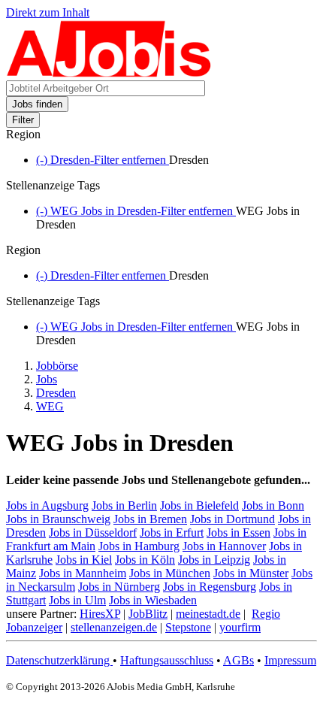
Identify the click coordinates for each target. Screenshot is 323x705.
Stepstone (188, 627)
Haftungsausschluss (166, 660)
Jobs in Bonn (273, 505)
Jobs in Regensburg (209, 586)
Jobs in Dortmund (232, 519)
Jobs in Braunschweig (58, 519)
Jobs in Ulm (77, 600)
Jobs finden (37, 104)
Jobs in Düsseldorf (93, 532)
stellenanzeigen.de (114, 627)
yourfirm (240, 627)
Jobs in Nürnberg (119, 586)
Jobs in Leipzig (214, 559)
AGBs (238, 660)
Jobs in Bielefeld (199, 505)
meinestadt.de (208, 613)
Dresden (56, 392)
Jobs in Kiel (84, 559)
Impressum (290, 660)
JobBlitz (148, 613)
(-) (102, 159)
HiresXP (100, 613)
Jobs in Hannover (224, 546)
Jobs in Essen (238, 532)
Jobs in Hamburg (139, 546)
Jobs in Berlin (124, 505)
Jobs (46, 379)
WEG (50, 406)
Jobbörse (57, 365)
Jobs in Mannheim (82, 573)
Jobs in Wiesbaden (153, 600)
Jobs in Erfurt (172, 532)
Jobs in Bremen (150, 519)
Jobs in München (169, 573)
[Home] (109, 73)
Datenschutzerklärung (59, 660)
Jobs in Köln (145, 559)
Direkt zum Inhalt (47, 12)
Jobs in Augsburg (47, 505)
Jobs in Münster (250, 573)
